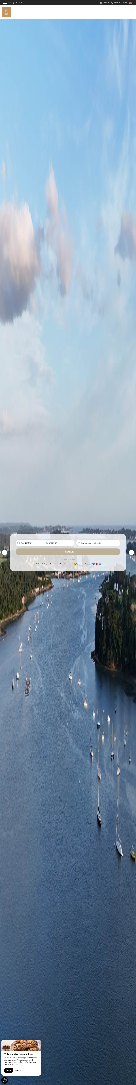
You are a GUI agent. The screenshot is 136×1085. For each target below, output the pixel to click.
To (47, 543)
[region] (21, 1058)
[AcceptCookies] (4, 1080)
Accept (8, 1070)
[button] (4, 552)
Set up (18, 1070)
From (22, 543)
